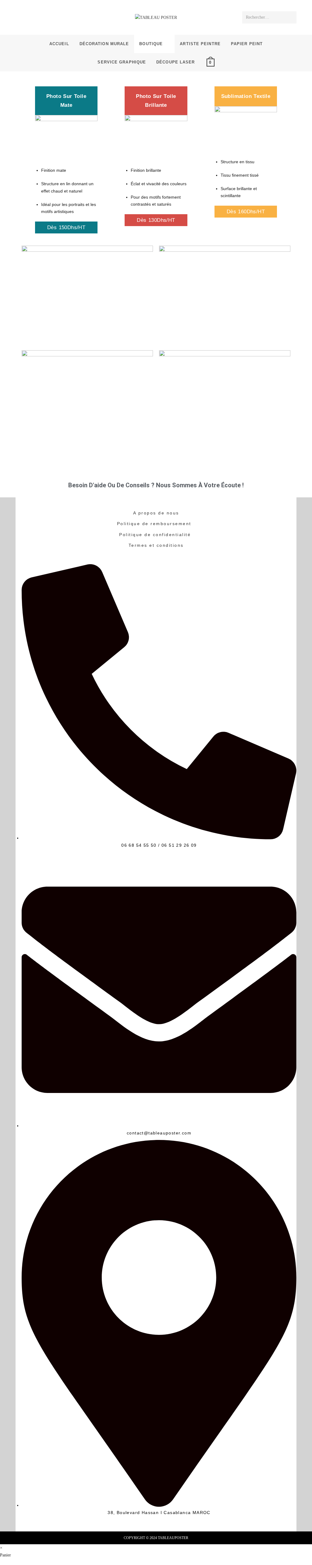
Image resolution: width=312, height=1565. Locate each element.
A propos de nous (156, 512)
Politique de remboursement (154, 523)
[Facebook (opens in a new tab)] (20, 17)
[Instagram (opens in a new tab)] (28, 17)
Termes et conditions (156, 545)
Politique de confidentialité (155, 534)
